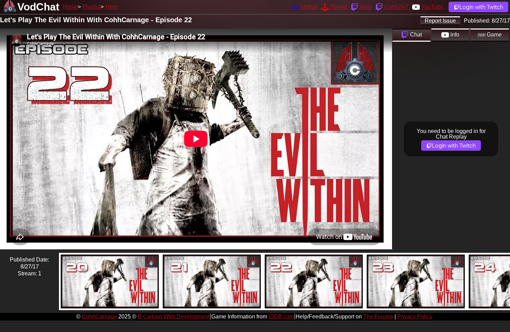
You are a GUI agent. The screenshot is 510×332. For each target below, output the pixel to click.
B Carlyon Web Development (174, 316)
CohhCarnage (99, 316)
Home (70, 7)
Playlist (92, 7)
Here (111, 7)
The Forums (378, 316)
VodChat (38, 7)
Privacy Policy (414, 316)
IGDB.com (281, 316)
